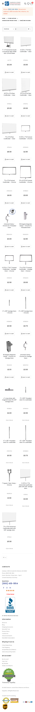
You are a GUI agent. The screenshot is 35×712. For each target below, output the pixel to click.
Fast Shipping (6, 647)
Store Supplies (12, 18)
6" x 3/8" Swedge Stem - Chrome (26, 312)
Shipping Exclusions (7, 627)
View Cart (4, 661)
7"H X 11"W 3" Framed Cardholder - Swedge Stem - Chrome (25, 269)
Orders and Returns (7, 665)
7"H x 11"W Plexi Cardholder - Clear (9, 138)
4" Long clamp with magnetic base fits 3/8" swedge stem (9, 400)
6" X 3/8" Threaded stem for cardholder (9, 441)
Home (3, 18)
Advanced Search (7, 635)
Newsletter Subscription (8, 638)
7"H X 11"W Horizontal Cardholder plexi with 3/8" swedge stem (9, 528)
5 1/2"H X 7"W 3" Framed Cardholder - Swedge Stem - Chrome (9, 269)
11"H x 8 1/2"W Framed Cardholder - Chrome (25, 181)
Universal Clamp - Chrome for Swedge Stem (25, 356)
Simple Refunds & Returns (9, 649)
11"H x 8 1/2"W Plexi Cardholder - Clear (26, 94)
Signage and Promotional (9, 20)
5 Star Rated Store (7, 645)
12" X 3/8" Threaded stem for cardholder (26, 441)
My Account (5, 659)
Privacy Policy (5, 631)
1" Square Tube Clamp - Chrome (9, 484)
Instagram (7, 587)
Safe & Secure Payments (8, 652)
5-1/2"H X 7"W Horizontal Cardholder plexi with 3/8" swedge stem (25, 485)
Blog (3, 625)
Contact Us (5, 633)
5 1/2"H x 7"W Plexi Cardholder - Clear (26, 50)
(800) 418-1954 (13, 9)
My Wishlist (5, 663)
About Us (4, 622)
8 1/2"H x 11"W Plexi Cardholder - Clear (9, 94)
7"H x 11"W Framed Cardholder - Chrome (9, 181)
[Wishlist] (28, 3)
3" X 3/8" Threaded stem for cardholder (26, 399)
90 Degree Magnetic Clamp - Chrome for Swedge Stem (9, 356)
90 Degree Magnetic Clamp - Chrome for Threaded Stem (25, 225)
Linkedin (10, 587)
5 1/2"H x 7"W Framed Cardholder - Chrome (25, 138)
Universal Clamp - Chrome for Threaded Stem (9, 225)
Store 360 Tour (6, 629)
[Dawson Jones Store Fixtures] (12, 3)
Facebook (3, 587)
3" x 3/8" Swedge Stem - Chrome (9, 312)
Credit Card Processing (9, 696)
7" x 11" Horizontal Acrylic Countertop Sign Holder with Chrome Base (9, 51)
